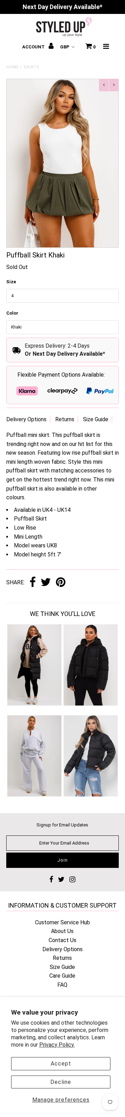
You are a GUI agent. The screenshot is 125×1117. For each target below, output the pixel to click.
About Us (62, 931)
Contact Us (62, 940)
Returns (64, 419)
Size (11, 281)
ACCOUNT (34, 46)
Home (12, 67)
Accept (61, 1063)
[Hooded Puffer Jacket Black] (90, 703)
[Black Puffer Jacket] (90, 794)
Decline (60, 1082)
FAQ (62, 984)
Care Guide (62, 975)
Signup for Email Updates (62, 824)
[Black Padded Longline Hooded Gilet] (34, 703)
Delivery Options (26, 419)
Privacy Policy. (57, 1044)
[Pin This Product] (60, 583)
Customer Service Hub (62, 922)
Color (12, 313)
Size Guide (95, 419)
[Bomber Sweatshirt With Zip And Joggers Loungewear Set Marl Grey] (34, 794)
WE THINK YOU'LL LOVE (62, 613)
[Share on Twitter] (46, 583)
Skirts (32, 67)
